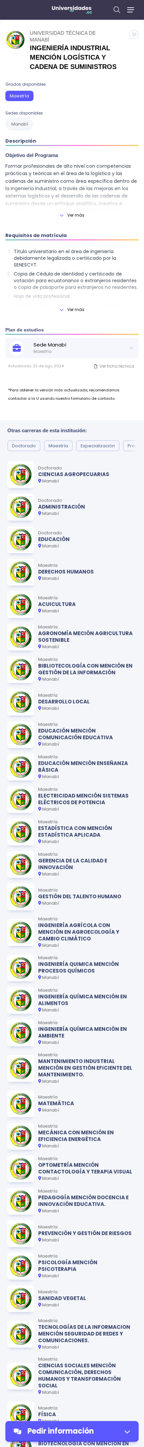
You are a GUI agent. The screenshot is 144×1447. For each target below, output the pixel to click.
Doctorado (24, 446)
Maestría (19, 96)
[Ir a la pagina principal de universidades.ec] (72, 10)
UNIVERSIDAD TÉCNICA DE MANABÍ (63, 36)
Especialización (98, 446)
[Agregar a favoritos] (134, 34)
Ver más (75, 215)
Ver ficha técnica (116, 366)
